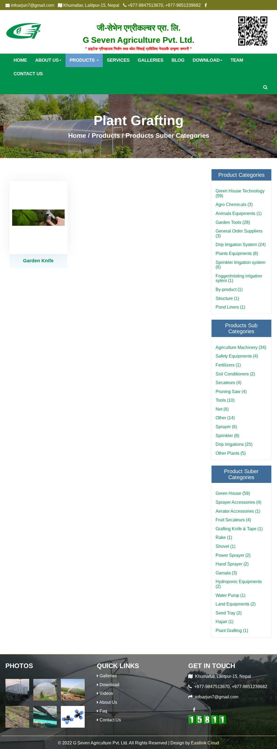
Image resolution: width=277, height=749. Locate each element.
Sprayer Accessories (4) (238, 502)
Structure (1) (227, 298)
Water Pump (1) (230, 595)
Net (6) (222, 409)
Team (236, 60)
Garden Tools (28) (233, 222)
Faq (103, 711)
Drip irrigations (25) (234, 444)
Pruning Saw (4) (231, 391)
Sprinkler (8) (227, 435)
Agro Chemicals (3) (234, 204)
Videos (106, 693)
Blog (178, 60)
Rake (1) (224, 537)
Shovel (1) (225, 546)
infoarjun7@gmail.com (216, 697)
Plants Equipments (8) (237, 253)
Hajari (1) (224, 621)
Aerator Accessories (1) (238, 511)
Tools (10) (225, 400)
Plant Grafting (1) (232, 630)
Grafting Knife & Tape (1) (239, 528)
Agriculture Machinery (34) (241, 347)
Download (109, 684)
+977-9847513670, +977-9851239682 (230, 686)
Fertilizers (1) (228, 365)
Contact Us (28, 73)
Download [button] (206, 60)
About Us (108, 702)
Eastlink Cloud (205, 743)
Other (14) (225, 418)
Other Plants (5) (231, 453)
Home (20, 60)
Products (106, 135)
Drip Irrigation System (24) (241, 244)
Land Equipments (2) (236, 604)
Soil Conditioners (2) (235, 374)
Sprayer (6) (226, 426)
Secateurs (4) (228, 382)
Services (118, 60)
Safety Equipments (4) (237, 356)
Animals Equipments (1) (239, 213)
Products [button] (83, 60)
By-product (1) (229, 289)
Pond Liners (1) (230, 307)
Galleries (150, 60)
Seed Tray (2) (229, 613)
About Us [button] (47, 60)
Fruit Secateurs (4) (233, 520)
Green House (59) (233, 493)
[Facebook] (194, 709)
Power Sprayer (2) (233, 555)
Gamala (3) (226, 573)
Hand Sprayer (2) (232, 564)
